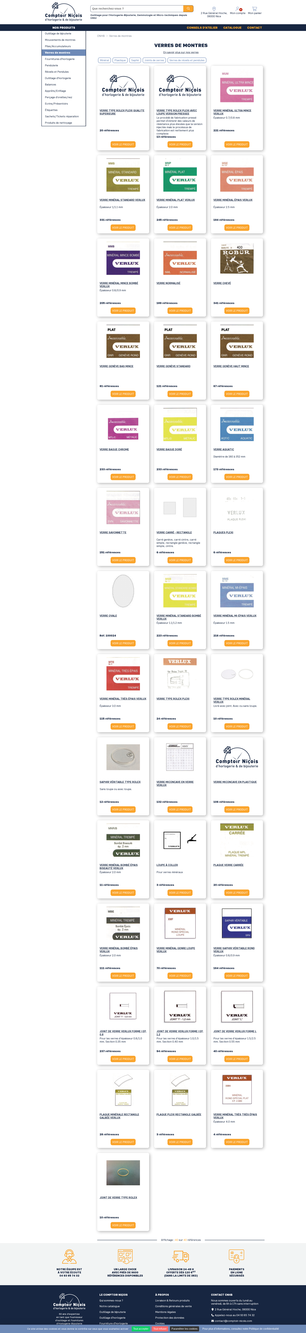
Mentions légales (165, 1312)
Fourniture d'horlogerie (113, 1323)
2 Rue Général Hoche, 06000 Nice (235, 1309)
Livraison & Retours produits (172, 1300)
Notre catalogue (109, 1306)
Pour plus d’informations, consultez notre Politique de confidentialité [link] (240, 1328)
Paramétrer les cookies (184, 1328)
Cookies (160, 1323)
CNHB (101, 35)
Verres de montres (120, 35)
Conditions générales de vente (173, 1306)
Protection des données (169, 1317)
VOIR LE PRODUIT (123, 144)
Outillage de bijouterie (112, 1312)
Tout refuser (160, 1328)
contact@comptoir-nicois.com (233, 1320)
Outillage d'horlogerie (112, 1317)
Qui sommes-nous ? (111, 1300)
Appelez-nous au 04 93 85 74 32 (235, 1315)
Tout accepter (140, 1328)
